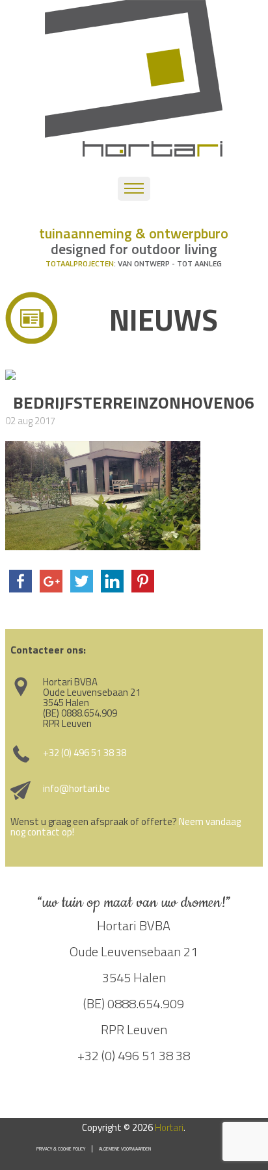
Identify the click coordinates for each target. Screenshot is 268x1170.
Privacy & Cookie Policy (60, 1148)
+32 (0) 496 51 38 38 (84, 752)
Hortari (169, 1127)
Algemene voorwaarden (125, 1148)
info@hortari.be (76, 788)
